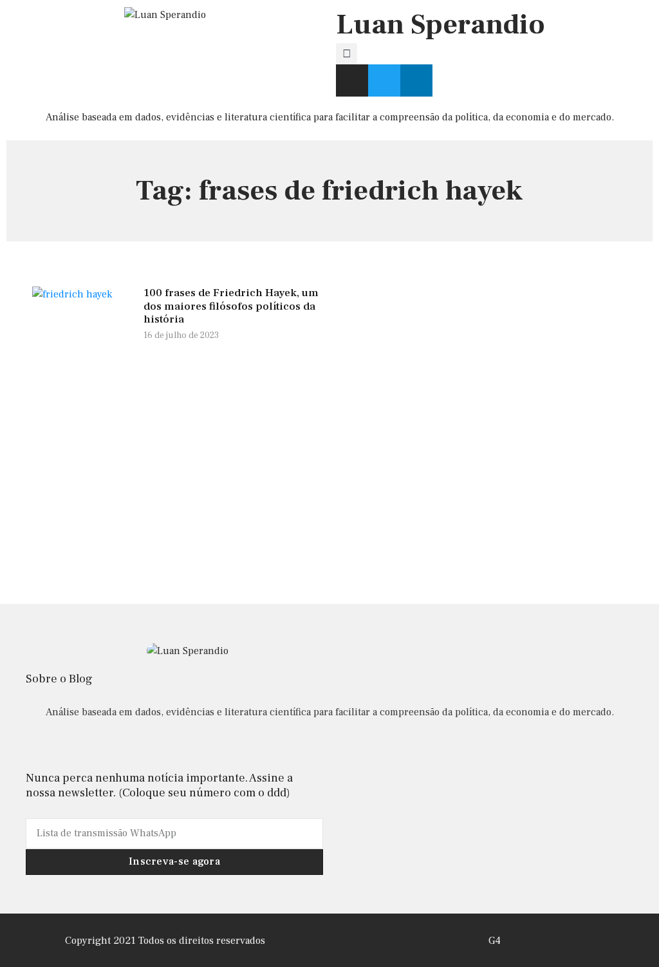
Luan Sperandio (440, 24)
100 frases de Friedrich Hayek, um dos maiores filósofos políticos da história (231, 306)
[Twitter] (384, 80)
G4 (494, 940)
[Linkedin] (416, 80)
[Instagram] (352, 80)
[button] (346, 53)
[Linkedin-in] (329, 746)
